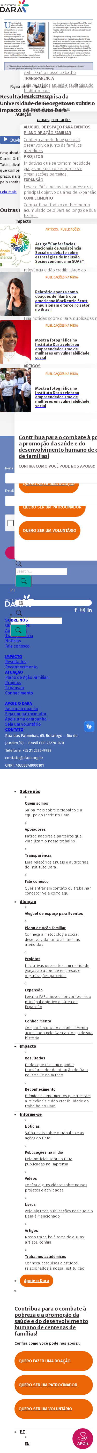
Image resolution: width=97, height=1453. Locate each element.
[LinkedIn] (89, 610)
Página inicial (19, 87)
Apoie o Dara (36, 1280)
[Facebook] (75, 610)
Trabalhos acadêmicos (54, 1262)
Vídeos (56, 1184)
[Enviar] (24, 581)
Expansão (58, 998)
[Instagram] (82, 610)
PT (12, 590)
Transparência (56, 861)
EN (21, 602)
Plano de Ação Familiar (52, 936)
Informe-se (31, 1114)
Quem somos (53, 809)
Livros (59, 1210)
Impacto (23, 221)
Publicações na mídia (48, 1158)
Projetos (57, 967)
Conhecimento (59, 1029)
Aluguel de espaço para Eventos (54, 913)
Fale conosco (58, 887)
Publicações (61, 120)
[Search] (19, 565)
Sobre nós (30, 791)
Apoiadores (53, 835)
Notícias (40, 87)
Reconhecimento (58, 1098)
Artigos (43, 120)
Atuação (28, 901)
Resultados (56, 1066)
